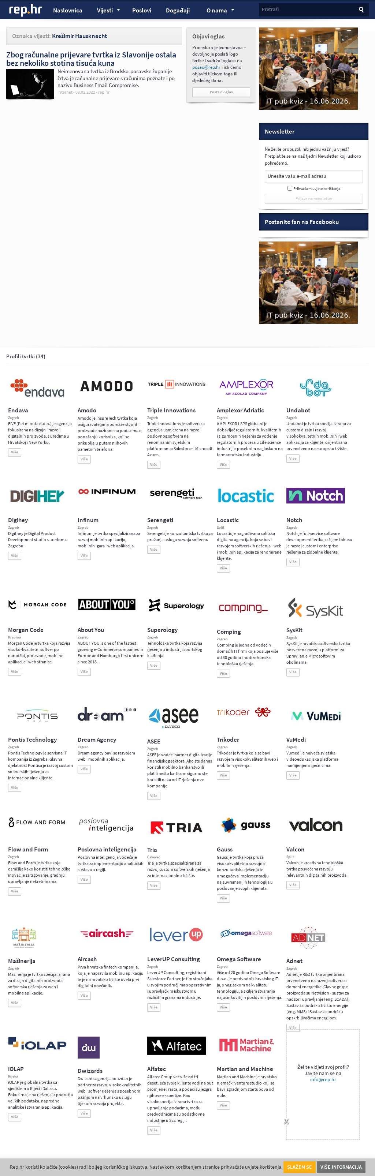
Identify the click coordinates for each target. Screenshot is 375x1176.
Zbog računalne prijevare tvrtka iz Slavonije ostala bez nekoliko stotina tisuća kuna (91, 58)
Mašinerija (22, 961)
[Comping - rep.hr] (244, 618)
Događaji (178, 10)
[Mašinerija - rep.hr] (24, 947)
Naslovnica (67, 10)
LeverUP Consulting (173, 959)
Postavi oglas (221, 92)
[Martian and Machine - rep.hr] (246, 1052)
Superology (162, 630)
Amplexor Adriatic (240, 410)
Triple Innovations (171, 410)
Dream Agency (97, 739)
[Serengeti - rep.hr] (176, 499)
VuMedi (296, 739)
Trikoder (228, 739)
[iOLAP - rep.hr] (37, 1048)
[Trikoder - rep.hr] (244, 715)
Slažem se (299, 1167)
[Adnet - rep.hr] (308, 947)
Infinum (88, 520)
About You (91, 630)
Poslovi (141, 10)
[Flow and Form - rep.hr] (37, 826)
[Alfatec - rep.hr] (176, 1053)
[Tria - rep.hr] (176, 836)
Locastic (228, 520)
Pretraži (270, 9)
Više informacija (341, 1167)
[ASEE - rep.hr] (174, 728)
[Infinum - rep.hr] (107, 494)
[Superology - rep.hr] (176, 611)
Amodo (87, 410)
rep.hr (26, 10)
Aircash (87, 959)
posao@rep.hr (206, 67)
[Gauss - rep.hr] (246, 832)
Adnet (294, 961)
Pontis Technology (32, 739)
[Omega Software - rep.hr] (246, 938)
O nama (213, 11)
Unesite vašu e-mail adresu (297, 176)
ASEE (153, 741)
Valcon (295, 849)
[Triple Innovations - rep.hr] (176, 389)
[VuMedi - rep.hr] (315, 723)
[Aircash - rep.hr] (107, 938)
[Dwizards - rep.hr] (89, 1057)
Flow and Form (28, 849)
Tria (152, 850)
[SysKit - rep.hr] (315, 616)
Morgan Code (26, 630)
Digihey (18, 520)
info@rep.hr (323, 1079)
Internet (65, 92)
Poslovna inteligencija (107, 849)
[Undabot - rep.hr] (315, 395)
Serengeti (160, 520)
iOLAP (16, 1069)
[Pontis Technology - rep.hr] (37, 723)
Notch (294, 520)
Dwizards (90, 1071)
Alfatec (156, 1069)
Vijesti (101, 11)
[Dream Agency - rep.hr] (107, 719)
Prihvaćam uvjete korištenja (317, 188)
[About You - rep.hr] (107, 610)
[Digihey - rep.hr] (37, 503)
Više (14, 452)
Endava (18, 410)
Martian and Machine (245, 1069)
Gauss (225, 849)
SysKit (294, 630)
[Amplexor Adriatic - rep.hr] (246, 394)
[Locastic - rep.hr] (246, 502)
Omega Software (239, 959)
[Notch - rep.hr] (315, 502)
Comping (229, 632)
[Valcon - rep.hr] (315, 831)
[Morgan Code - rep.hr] (37, 610)
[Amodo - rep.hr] (107, 393)
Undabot (298, 410)
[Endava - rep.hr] (37, 397)
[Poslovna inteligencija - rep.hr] (107, 832)
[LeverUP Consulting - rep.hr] (176, 941)
